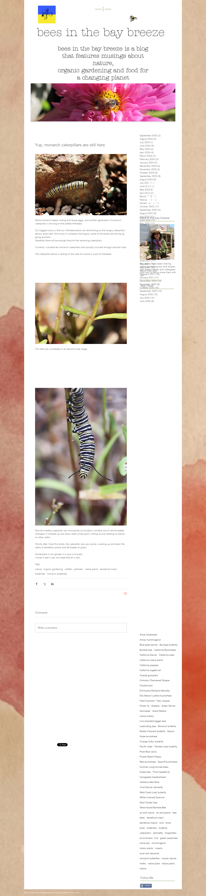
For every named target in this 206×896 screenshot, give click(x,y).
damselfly (158, 832)
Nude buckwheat (148, 736)
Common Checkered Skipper (155, 680)
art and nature (147, 812)
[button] (151, 280)
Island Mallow (159, 710)
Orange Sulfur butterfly (151, 741)
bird (161, 822)
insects (158, 848)
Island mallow (147, 716)
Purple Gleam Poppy (150, 756)
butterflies (40, 573)
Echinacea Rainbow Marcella (155, 690)
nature (38, 569)
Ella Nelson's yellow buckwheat (156, 695)
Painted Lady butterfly (165, 746)
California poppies (149, 665)
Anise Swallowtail (148, 634)
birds (168, 822)
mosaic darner (169, 858)
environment (146, 838)
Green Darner (168, 705)
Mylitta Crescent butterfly (152, 731)
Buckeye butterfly (169, 644)
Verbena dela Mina (149, 782)
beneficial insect (108, 569)
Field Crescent (147, 700)
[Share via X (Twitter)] (44, 583)
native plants (91, 569)
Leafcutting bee (148, 726)
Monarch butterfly (167, 726)
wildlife (68, 569)
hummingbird (159, 843)
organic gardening (53, 569)
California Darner (148, 654)
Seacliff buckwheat (167, 761)
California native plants (151, 660)
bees (142, 817)
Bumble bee (146, 649)
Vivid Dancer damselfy (151, 787)
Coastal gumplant (149, 675)
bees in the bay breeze (101, 32)
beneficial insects (149, 822)
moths (143, 863)
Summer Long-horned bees (154, 766)
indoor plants (146, 848)
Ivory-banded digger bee (153, 721)
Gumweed (145, 710)
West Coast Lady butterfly (153, 792)
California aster (166, 654)
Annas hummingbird (150, 639)
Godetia (155, 705)
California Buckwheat (165, 649)
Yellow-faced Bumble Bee (153, 807)
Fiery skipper (163, 700)
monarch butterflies (57, 573)
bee (175, 812)
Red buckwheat (148, 761)
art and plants (163, 812)
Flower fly (144, 705)
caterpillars (145, 832)
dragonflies (170, 832)
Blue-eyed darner (149, 644)
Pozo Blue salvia (148, 751)
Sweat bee (145, 771)
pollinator (78, 569)
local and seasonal (149, 853)
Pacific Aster (146, 746)
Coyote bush (146, 685)
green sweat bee (169, 838)
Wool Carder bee (148, 802)
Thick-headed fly (161, 771)
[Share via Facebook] (36, 583)
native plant (154, 863)
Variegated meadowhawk (153, 777)
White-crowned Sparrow (152, 797)
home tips (145, 843)
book (142, 827)
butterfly (163, 827)
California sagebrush (150, 670)
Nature (170, 731)
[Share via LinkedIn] (52, 583)
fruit (156, 838)
